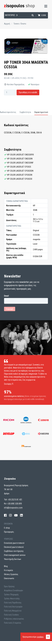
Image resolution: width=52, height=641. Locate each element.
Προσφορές (9, 532)
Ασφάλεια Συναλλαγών (13, 590)
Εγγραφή (9, 309)
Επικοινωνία (9, 578)
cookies (40, 637)
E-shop (7, 528)
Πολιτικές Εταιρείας (12, 623)
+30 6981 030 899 (14, 503)
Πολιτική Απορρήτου (13, 611)
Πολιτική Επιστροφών (13, 606)
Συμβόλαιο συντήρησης (14, 551)
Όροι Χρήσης (9, 586)
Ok (48, 637)
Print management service (14, 555)
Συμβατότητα (25, 112)
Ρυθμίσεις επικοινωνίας (14, 619)
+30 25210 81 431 (15, 499)
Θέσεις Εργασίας (11, 574)
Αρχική (7, 24)
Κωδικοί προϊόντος (8, 112)
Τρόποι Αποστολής (12, 598)
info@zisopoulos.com (13, 507)
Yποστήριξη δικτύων (12, 559)
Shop (5, 18)
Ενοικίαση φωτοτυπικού (14, 543)
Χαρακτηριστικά (41, 112)
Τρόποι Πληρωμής (11, 594)
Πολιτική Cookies (11, 615)
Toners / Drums (20, 24)
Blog (6, 566)
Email (6, 296)
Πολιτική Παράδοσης (13, 602)
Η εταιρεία (8, 26)
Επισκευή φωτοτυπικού (14, 547)
